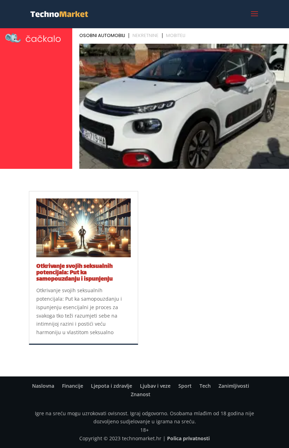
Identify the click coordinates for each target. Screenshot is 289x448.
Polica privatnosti (188, 438)
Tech (205, 385)
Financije (72, 385)
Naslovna (43, 385)
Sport (185, 385)
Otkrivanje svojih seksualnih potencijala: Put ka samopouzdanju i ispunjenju (74, 273)
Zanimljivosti (234, 385)
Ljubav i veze (155, 385)
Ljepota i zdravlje (111, 385)
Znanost (140, 394)
